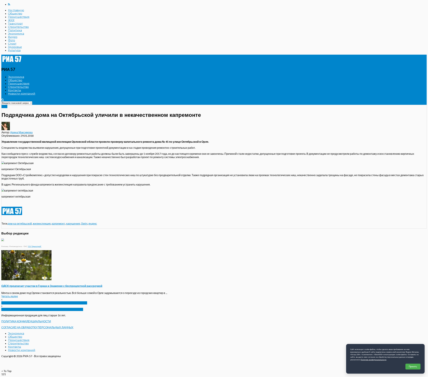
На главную (16, 10)
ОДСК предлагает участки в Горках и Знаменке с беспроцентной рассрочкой (51, 285)
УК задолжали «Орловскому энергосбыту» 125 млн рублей (42, 309)
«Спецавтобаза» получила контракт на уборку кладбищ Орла (44, 302)
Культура (14, 50)
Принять (413, 366)
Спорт (12, 43)
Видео (12, 37)
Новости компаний (21, 93)
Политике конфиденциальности (373, 360)
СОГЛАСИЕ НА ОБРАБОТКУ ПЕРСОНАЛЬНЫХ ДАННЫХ (37, 327)
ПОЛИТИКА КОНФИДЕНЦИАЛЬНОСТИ (26, 321)
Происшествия (18, 17)
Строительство (18, 27)
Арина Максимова (21, 132)
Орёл (84, 223)
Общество (15, 13)
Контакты (14, 90)
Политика (15, 30)
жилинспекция (42, 223)
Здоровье (15, 47)
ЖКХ (11, 20)
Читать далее (9, 296)
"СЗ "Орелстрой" (34, 246)
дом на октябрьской (20, 223)
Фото (11, 40)
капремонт (58, 223)
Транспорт (15, 23)
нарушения (73, 223)
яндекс (92, 223)
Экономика (16, 33)
